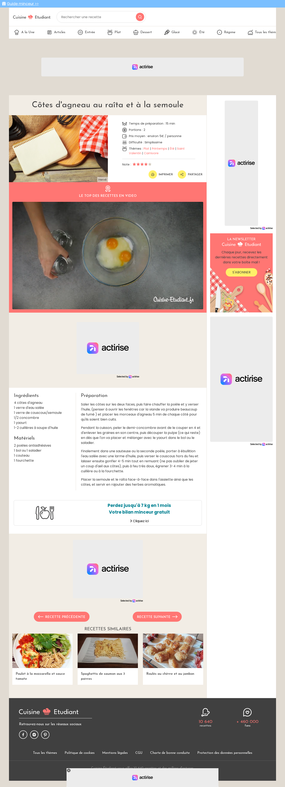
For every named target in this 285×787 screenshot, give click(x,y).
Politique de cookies (80, 753)
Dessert (146, 32)
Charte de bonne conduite (170, 753)
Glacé (176, 32)
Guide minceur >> (23, 3)
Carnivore (151, 153)
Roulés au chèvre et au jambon (170, 674)
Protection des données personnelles (224, 753)
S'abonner (241, 272)
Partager (195, 174)
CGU (138, 753)
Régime (229, 32)
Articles (59, 32)
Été (201, 32)
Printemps (159, 149)
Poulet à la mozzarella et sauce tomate (40, 676)
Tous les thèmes (267, 32)
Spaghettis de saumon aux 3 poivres (103, 676)
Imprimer (166, 174)
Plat (118, 32)
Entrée (90, 32)
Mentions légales (115, 753)
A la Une (27, 32)
